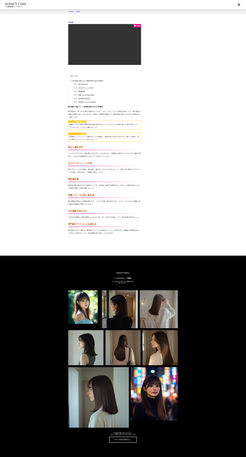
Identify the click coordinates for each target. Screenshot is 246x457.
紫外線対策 (79, 91)
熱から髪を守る (81, 84)
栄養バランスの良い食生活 (84, 95)
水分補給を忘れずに (82, 98)
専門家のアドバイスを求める (85, 102)
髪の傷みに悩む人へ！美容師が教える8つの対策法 (87, 80)
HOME (71, 11)
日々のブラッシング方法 (83, 88)
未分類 (78, 11)
